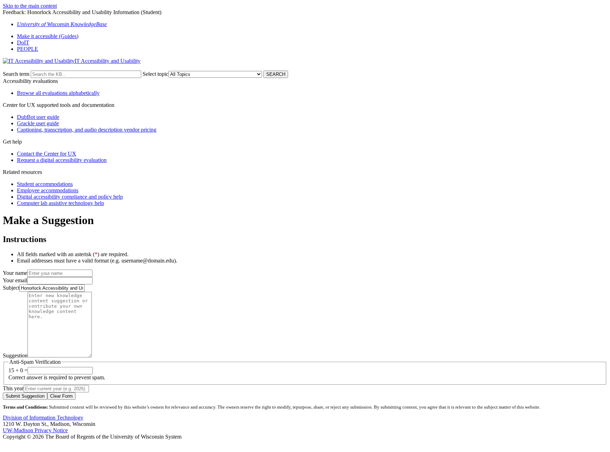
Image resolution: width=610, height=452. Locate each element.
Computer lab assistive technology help (60, 203)
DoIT (23, 43)
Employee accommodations (47, 190)
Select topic (155, 74)
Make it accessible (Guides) (47, 36)
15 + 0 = (18, 370)
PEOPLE (27, 49)
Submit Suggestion (25, 396)
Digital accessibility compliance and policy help (70, 197)
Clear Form (61, 396)
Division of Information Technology (43, 418)
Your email (15, 280)
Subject (11, 288)
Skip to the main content (30, 6)
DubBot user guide (38, 117)
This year (13, 388)
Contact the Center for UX (46, 154)
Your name (15, 273)
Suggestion (15, 355)
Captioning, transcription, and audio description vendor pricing (86, 130)
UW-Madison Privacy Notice (35, 430)
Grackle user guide (38, 123)
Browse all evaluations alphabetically (58, 93)
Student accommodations (45, 184)
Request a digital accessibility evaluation (62, 160)
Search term (16, 74)
